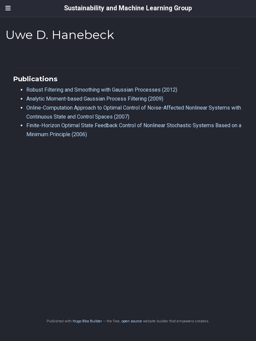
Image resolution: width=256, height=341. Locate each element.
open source (132, 321)
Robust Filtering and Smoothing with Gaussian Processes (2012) (101, 90)
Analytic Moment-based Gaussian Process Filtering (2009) (94, 99)
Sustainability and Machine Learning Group (128, 8)
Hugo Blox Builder (87, 321)
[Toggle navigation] (8, 8)
